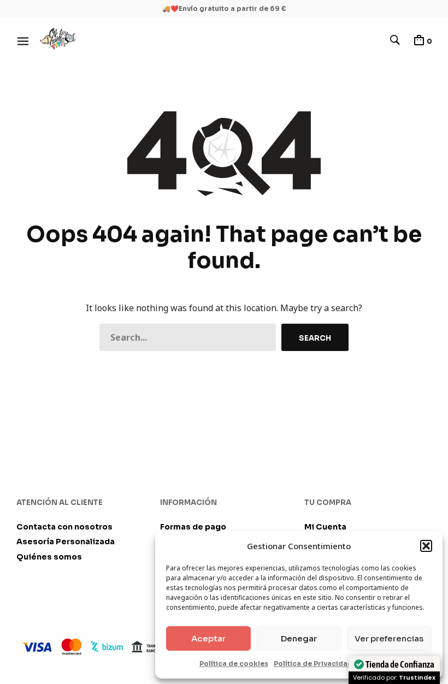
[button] (426, 545)
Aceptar (208, 638)
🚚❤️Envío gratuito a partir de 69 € (224, 8)
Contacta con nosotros (64, 527)
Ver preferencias (389, 638)
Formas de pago (193, 527)
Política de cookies (233, 663)
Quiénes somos (49, 557)
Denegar (299, 638)
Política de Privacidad (313, 663)
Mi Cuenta (325, 527)
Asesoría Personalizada (65, 541)
